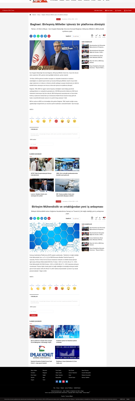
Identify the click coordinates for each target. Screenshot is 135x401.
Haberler (34, 14)
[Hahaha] (62, 118)
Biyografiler (58, 377)
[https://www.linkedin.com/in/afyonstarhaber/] (67, 381)
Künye (58, 388)
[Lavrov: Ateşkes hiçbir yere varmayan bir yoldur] (42, 185)
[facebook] (31, 36)
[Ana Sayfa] (30, 15)
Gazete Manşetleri (86, 372)
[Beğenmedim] (50, 118)
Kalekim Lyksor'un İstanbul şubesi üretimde (66, 341)
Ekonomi (45, 370)
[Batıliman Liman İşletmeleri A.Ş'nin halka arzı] (67, 352)
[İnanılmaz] (68, 118)
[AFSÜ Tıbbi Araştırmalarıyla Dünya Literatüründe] (42, 164)
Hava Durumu (85, 370)
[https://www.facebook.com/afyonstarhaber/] (57, 381)
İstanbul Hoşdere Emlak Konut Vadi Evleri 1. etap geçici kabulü (41, 362)
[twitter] (34, 36)
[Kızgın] (56, 118)
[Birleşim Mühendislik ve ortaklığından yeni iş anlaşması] (54, 237)
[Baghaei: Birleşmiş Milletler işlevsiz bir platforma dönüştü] (54, 55)
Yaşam (32, 379)
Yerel (44, 379)
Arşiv (70, 375)
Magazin (45, 372)
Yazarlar (119, 10)
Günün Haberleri (73, 372)
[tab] (34, 129)
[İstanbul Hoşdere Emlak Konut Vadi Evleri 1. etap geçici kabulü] (42, 352)
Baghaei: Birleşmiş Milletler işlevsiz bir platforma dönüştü (55, 14)
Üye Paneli (128, 10)
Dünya (38, 14)
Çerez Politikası (69, 388)
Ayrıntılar (122, 399)
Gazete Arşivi (72, 377)
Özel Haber (33, 375)
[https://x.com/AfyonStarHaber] (60, 381)
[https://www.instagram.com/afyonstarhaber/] (63, 381)
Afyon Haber (34, 370)
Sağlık (44, 375)
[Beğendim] (32, 118)
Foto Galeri (109, 10)
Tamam (127, 399)
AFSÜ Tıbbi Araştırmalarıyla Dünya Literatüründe (41, 174)
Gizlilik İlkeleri (77, 388)
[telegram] (41, 36)
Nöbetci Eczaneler (86, 375)
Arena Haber (86, 392)
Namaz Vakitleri (85, 377)
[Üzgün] (74, 118)
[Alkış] (38, 118)
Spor (44, 377)
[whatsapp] (38, 36)
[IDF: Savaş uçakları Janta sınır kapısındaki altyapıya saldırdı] (67, 185)
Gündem (33, 372)
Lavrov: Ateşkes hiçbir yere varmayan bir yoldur (39, 195)
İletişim (62, 388)
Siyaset (32, 377)
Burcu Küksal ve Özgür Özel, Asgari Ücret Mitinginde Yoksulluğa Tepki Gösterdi (41, 341)
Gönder (34, 148)
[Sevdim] (44, 118)
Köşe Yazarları (59, 375)
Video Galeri (99, 10)
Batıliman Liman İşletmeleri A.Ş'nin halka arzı (66, 362)
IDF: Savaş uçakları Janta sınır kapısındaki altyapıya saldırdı (65, 195)
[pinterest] (49, 36)
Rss (54, 388)
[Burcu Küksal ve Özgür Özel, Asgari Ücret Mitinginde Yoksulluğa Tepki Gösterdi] (42, 331)
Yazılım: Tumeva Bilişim (67, 396)
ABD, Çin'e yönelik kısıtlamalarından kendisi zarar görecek (67, 174)
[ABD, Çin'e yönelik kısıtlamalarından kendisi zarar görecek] (67, 164)
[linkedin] (45, 36)
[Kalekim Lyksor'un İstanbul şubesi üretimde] (67, 331)
